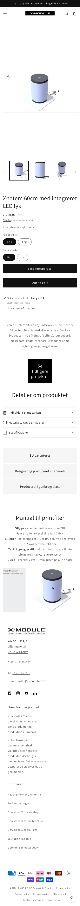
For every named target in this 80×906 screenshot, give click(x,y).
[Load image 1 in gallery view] (19, 170)
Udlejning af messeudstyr (24, 847)
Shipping (7, 220)
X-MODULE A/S (25, 888)
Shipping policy (61, 894)
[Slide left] (4, 171)
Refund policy (63, 888)
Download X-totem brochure (26, 821)
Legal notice (54, 900)
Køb (9, 242)
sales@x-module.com (32, 681)
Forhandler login (18, 803)
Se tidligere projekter (40, 371)
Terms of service (41, 894)
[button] (5, 13)
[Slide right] (75, 171)
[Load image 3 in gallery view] (60, 170)
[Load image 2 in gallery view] (40, 170)
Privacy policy (22, 894)
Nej (9, 257)
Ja (22, 257)
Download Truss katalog (23, 812)
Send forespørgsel (40, 268)
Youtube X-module (19, 838)
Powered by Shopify (43, 888)
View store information (21, 308)
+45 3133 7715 (21, 673)
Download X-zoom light (22, 829)
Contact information (33, 900)
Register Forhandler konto (24, 794)
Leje (25, 242)
